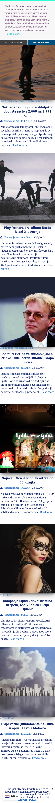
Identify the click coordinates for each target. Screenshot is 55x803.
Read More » (19, 145)
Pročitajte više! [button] (12, 34)
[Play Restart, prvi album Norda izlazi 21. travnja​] (27, 188)
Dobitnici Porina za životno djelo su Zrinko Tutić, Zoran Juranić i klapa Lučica (27, 358)
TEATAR (25, 487)
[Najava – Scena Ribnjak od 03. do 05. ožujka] (27, 439)
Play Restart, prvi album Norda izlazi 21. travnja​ (27, 230)
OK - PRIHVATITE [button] (41, 42)
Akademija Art (11, 121)
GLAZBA (25, 237)
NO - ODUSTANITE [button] (14, 42)
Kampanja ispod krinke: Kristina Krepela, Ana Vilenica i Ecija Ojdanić (27, 605)
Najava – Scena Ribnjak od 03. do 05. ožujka (27, 480)
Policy (32, 799)
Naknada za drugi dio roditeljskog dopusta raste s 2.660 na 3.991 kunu (27, 111)
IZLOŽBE (26, 733)
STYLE (24, 614)
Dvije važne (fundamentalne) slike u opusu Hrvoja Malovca (27, 726)
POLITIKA (26, 121)
